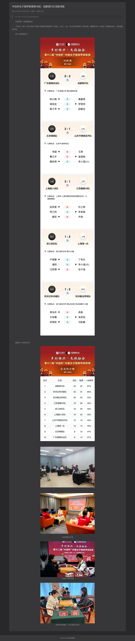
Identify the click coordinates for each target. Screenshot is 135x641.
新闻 (32, 11)
